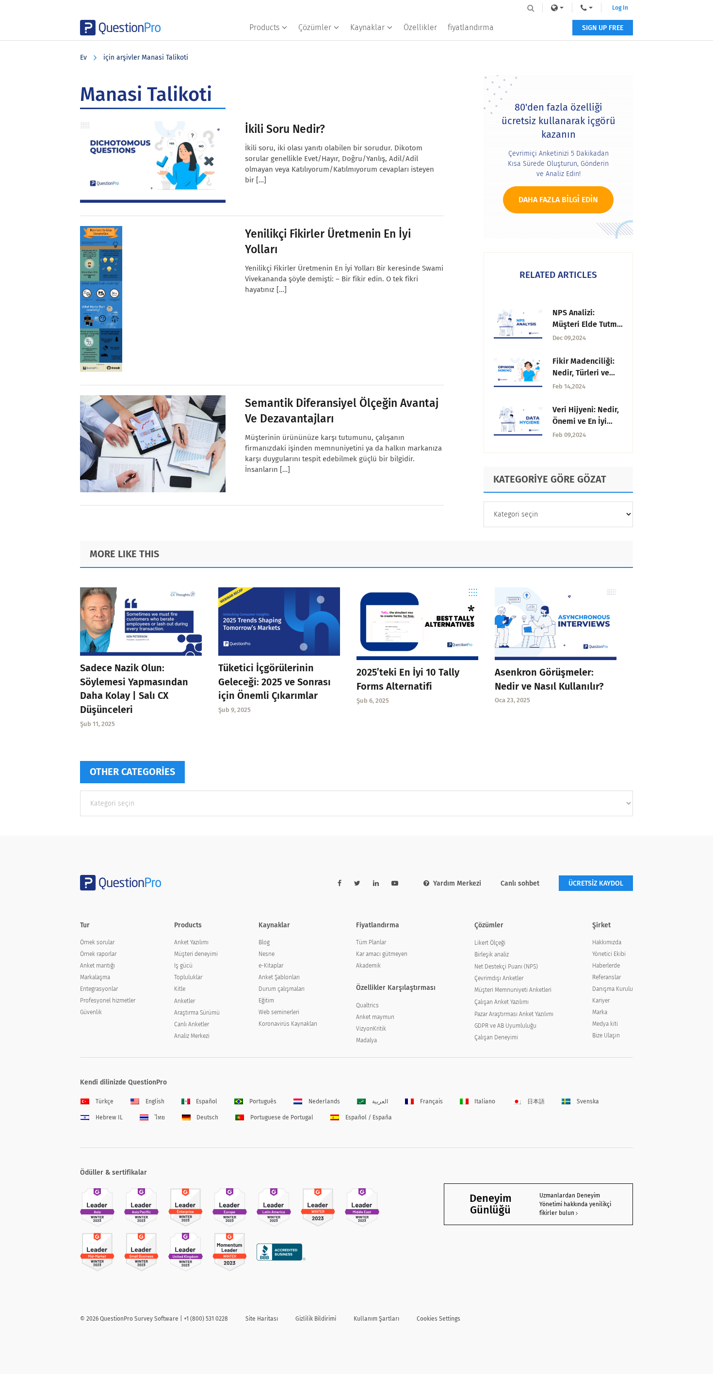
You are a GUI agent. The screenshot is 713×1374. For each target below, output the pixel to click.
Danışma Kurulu (612, 989)
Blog (264, 942)
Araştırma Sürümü (197, 1012)
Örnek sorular (97, 942)
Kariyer (601, 1000)
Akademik (368, 965)
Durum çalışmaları (282, 989)
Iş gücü (183, 965)
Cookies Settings (438, 1318)
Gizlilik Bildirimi (315, 1318)
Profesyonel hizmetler (107, 1000)
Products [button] (264, 27)
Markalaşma (95, 977)
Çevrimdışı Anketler (498, 978)
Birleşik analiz (491, 954)
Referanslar (606, 977)
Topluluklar (188, 977)
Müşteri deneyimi (196, 954)
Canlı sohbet (520, 883)
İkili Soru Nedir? (285, 129)
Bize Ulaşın (606, 1035)
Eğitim (266, 1000)
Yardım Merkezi (457, 883)
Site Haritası (261, 1318)
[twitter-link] (357, 883)
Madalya (366, 1040)
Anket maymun (375, 1017)
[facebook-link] (339, 883)
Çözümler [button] (314, 27)
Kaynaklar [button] (367, 27)
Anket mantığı (97, 965)
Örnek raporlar (98, 954)
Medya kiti (605, 1023)
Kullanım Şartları (376, 1318)
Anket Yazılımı (191, 942)
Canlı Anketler (191, 1024)
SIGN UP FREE (602, 28)
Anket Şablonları (279, 977)
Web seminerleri (279, 1012)
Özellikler (420, 27)
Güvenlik (91, 1012)
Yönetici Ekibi (609, 954)
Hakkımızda (606, 942)
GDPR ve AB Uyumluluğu (505, 1025)
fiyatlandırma (471, 27)
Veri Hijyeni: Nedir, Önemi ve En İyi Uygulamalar (585, 421)
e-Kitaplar (271, 965)
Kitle (179, 989)
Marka (599, 1012)
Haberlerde (606, 965)
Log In (620, 7)
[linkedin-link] (376, 883)
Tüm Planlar (371, 942)
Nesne (267, 954)
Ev (83, 57)
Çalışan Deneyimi (496, 1037)
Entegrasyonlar (99, 989)
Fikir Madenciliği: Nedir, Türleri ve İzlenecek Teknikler (587, 372)
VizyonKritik (371, 1028)
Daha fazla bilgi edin (558, 199)
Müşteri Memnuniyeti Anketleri (512, 989)
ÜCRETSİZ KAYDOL (595, 883)
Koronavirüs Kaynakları (288, 1023)
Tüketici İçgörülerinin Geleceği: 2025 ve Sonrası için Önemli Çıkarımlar (274, 682)
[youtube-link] (394, 883)
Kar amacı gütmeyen (381, 954)
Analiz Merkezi (192, 1036)
